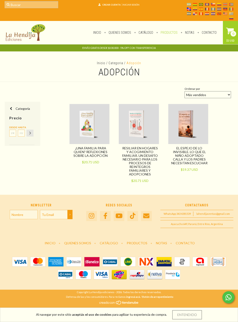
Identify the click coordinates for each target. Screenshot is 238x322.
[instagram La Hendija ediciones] (91, 216)
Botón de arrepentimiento (157, 296)
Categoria (116, 63)
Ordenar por (192, 89)
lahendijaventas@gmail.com (213, 213)
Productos (169, 32)
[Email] (146, 216)
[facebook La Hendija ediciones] (105, 216)
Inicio (97, 32)
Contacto (209, 32)
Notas (189, 32)
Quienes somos (119, 32)
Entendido (187, 315)
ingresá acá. (133, 296)
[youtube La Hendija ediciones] (119, 216)
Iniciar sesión (130, 4)
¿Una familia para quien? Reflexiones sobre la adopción (90, 152)
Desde (12, 127)
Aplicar (29, 133)
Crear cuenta (111, 4)
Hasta (21, 127)
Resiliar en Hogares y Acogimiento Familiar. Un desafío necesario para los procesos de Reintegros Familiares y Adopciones (140, 161)
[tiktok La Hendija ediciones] (132, 216)
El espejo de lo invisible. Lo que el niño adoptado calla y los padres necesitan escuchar (189, 155)
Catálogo (145, 32)
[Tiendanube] (119, 303)
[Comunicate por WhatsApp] (228, 297)
